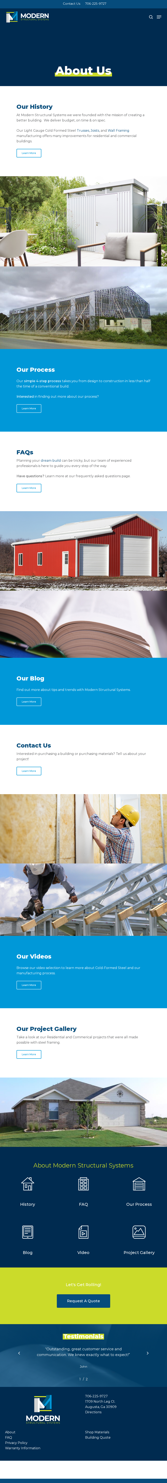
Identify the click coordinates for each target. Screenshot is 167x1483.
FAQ (8, 1437)
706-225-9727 (96, 1396)
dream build (51, 461)
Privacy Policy (16, 1443)
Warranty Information (22, 1448)
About (10, 1432)
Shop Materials (97, 1432)
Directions (93, 1412)
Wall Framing (118, 130)
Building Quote (98, 1437)
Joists (95, 130)
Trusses (83, 130)
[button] (159, 17)
